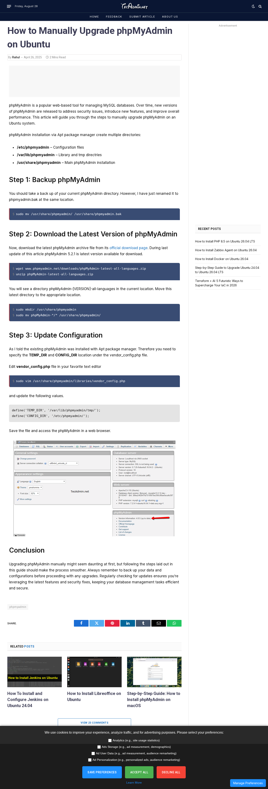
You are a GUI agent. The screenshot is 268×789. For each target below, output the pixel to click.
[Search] (260, 6)
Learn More (134, 782)
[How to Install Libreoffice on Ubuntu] (94, 672)
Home (94, 16)
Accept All (139, 772)
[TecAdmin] (134, 6)
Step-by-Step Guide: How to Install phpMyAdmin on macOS (153, 699)
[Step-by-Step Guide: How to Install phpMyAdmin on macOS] (154, 672)
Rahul (16, 57)
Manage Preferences (248, 783)
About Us (170, 16)
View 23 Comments (94, 722)
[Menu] (9, 6)
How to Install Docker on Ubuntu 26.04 (221, 259)
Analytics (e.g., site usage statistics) (136, 740)
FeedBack (114, 16)
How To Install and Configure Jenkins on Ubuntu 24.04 (27, 699)
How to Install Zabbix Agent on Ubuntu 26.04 (226, 250)
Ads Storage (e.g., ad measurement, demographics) (136, 746)
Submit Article (142, 16)
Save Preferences (102, 772)
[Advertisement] (94, 81)
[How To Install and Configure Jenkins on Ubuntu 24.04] (34, 672)
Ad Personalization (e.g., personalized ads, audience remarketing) (136, 759)
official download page (129, 248)
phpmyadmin (17, 606)
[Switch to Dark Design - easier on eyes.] (253, 6)
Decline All (171, 772)
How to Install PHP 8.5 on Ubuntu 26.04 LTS (225, 241)
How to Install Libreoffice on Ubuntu (94, 696)
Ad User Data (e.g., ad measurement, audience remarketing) (136, 753)
